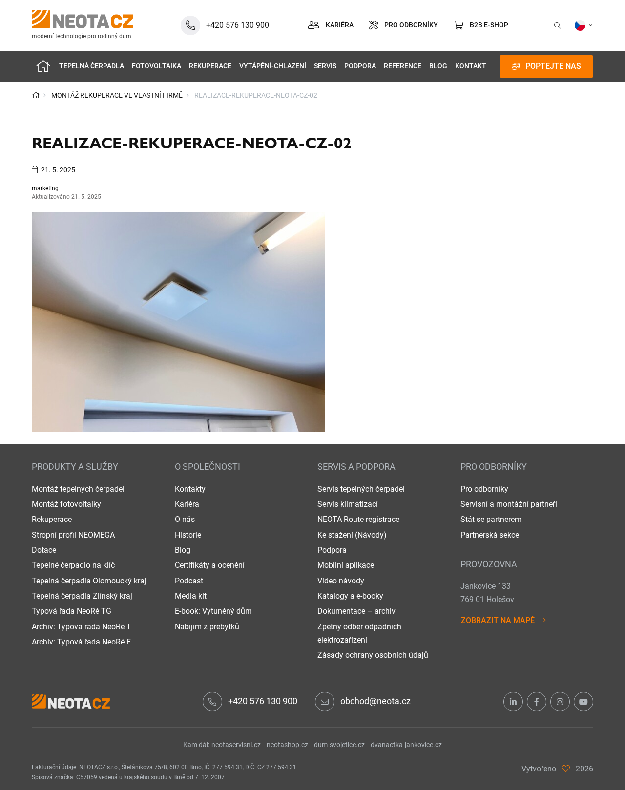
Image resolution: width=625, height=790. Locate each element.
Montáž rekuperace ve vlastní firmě (117, 95)
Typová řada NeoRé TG (71, 611)
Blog (438, 66)
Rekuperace (210, 66)
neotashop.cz (287, 744)
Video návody (340, 580)
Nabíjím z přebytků (207, 626)
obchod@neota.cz (375, 701)
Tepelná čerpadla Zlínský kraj (82, 596)
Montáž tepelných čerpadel (78, 489)
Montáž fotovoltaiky (66, 504)
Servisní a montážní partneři (508, 504)
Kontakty (190, 489)
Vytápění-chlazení (272, 66)
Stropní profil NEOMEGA (73, 535)
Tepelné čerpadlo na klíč (73, 565)
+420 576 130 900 (262, 701)
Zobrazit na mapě (498, 620)
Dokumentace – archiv (356, 611)
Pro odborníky (484, 489)
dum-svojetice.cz (339, 744)
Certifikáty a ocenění (210, 565)
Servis (325, 66)
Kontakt (470, 66)
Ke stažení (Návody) (352, 535)
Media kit (191, 596)
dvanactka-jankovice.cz (406, 744)
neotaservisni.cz (236, 744)
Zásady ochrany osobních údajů (372, 655)
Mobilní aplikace (345, 565)
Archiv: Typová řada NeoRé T (81, 626)
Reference (402, 66)
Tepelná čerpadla (91, 66)
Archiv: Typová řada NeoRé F (81, 641)
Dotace (44, 550)
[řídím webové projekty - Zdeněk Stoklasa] (566, 768)
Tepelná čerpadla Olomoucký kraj (89, 580)
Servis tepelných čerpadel (361, 489)
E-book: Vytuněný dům (213, 611)
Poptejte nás (553, 66)
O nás (185, 519)
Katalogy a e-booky (350, 596)
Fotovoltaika (156, 66)
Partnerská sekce (489, 535)
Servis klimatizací (347, 504)
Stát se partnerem (490, 519)
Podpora (360, 66)
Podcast (189, 580)
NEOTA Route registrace (358, 519)
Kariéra (187, 504)
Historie (188, 535)
